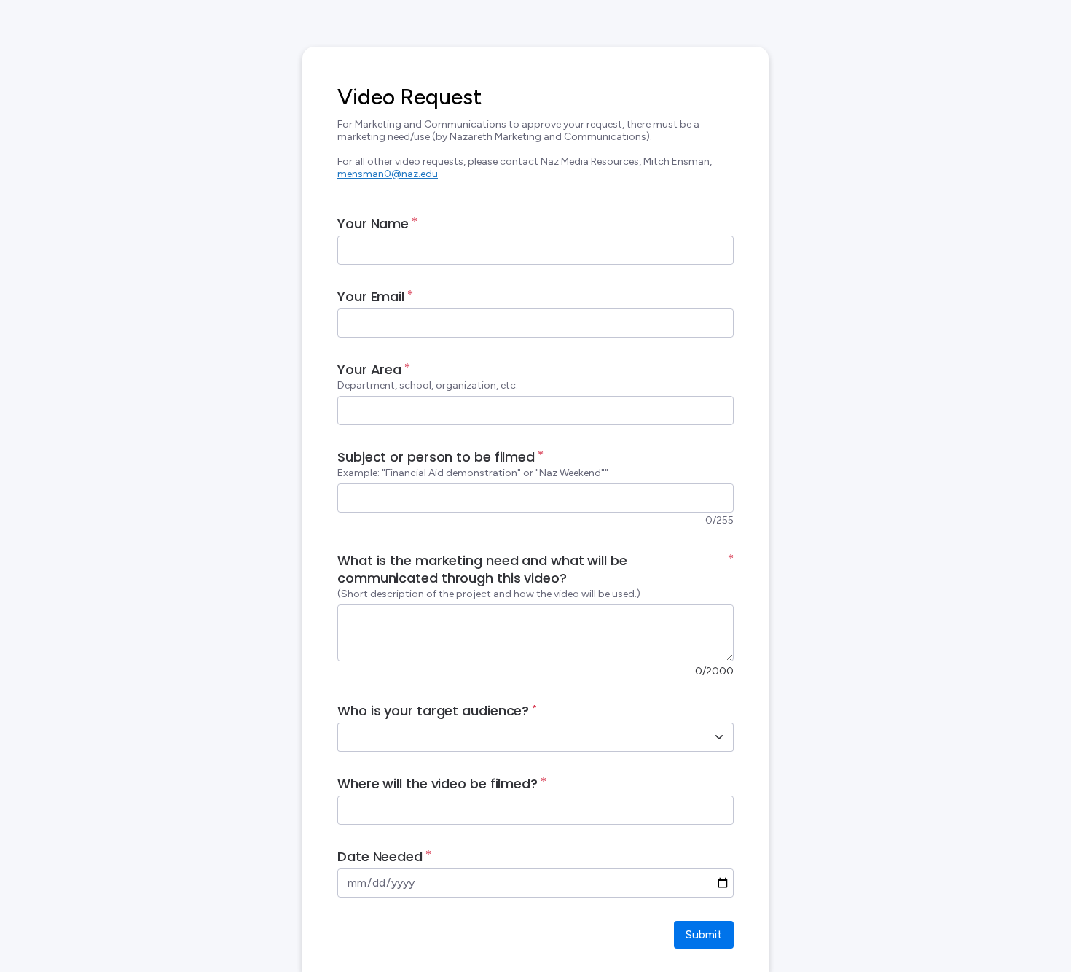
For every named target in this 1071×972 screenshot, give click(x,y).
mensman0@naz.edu (387, 174)
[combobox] (519, 737)
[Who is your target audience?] (719, 737)
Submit (704, 934)
